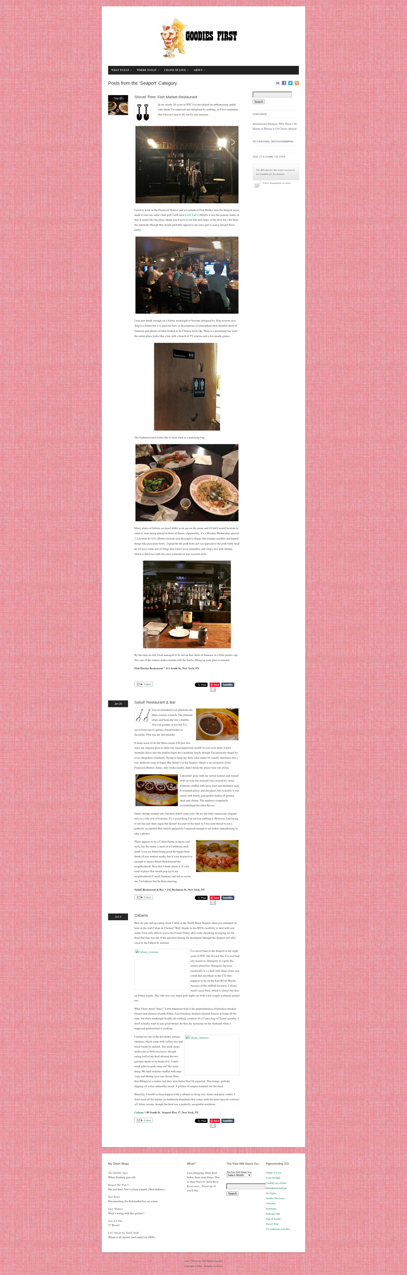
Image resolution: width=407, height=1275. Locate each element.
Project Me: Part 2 (118, 1185)
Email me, (207, 1186)
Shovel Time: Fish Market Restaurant (165, 97)
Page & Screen (273, 1218)
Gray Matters (115, 1209)
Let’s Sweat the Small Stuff (123, 1233)
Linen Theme (191, 1261)
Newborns (271, 1208)
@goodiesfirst (276, 183)
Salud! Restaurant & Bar (155, 702)
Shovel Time (272, 1223)
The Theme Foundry (212, 1261)
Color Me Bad (273, 1177)
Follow (147, 684)
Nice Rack (114, 1197)
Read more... (194, 1186)
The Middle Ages (118, 1173)
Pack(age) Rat (273, 1213)
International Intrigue (276, 1188)
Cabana (141, 915)
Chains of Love (273, 1172)
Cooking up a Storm (276, 1183)
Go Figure (271, 1193)
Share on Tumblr (227, 685)
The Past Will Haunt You (239, 1172)
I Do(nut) (270, 1203)
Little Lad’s (191, 215)
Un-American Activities (278, 1229)
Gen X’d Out (115, 1221)
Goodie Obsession (275, 1198)
